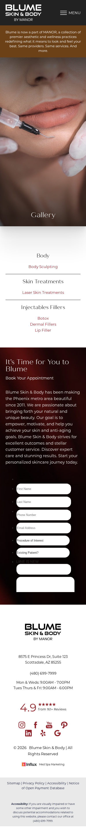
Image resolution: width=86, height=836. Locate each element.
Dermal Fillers (43, 324)
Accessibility (56, 783)
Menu (74, 12)
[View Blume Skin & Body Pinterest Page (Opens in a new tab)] (64, 726)
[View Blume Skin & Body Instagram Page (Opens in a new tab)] (22, 726)
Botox (43, 318)
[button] (63, 13)
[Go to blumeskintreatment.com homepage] (24, 12)
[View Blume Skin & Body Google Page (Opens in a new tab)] (57, 734)
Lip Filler (43, 330)
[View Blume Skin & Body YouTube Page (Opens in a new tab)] (49, 726)
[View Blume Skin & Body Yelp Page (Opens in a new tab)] (43, 734)
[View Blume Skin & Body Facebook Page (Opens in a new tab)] (35, 726)
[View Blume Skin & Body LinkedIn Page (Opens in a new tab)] (28, 734)
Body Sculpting (43, 266)
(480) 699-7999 (42, 821)
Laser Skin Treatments (43, 292)
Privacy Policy (34, 783)
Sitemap (13, 783)
